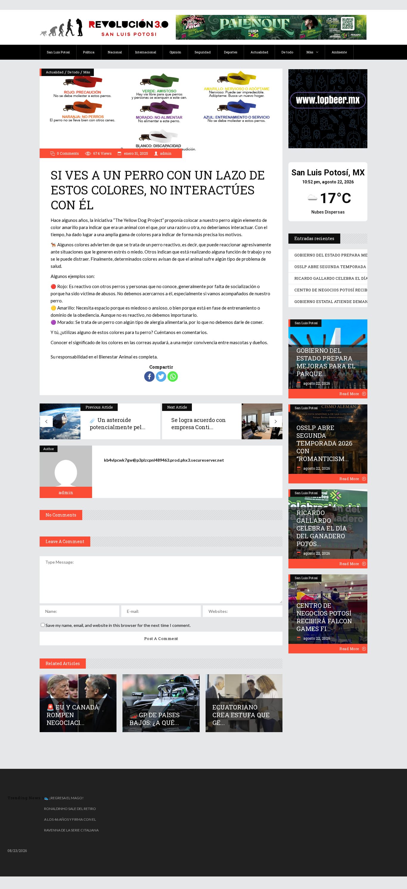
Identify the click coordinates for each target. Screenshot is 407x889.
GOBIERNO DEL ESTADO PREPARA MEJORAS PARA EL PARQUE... (325, 362)
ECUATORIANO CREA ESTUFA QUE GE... (241, 715)
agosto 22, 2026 (316, 383)
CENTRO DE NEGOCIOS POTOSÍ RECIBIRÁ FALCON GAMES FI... (324, 617)
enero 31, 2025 (135, 153)
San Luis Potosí (306, 323)
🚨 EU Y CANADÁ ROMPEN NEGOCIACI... (72, 715)
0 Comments (68, 153)
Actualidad (54, 72)
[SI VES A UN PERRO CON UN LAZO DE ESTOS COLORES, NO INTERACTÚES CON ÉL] (66, 472)
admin (165, 153)
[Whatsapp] (172, 376)
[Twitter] (161, 376)
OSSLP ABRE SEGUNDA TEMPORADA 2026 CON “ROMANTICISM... (324, 443)
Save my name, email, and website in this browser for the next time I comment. (118, 625)
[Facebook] (149, 376)
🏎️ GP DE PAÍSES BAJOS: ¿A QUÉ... (155, 719)
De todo (73, 72)
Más (86, 72)
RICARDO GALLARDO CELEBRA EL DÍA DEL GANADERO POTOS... (321, 528)
